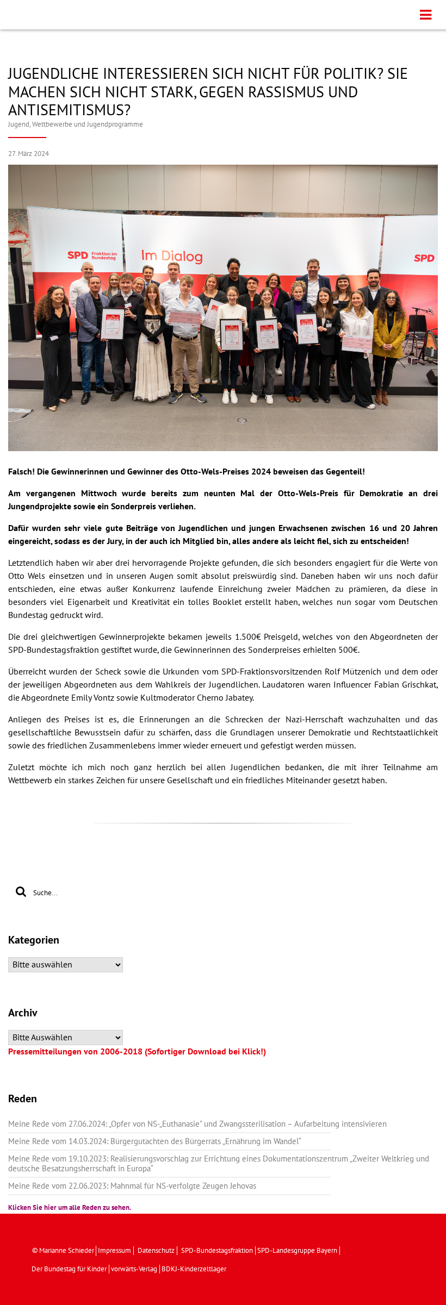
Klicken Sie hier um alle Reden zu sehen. (69, 1207)
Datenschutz (156, 1250)
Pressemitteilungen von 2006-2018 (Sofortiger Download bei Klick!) (137, 1052)
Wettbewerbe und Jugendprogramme (87, 124)
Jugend (18, 124)
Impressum (114, 1250)
